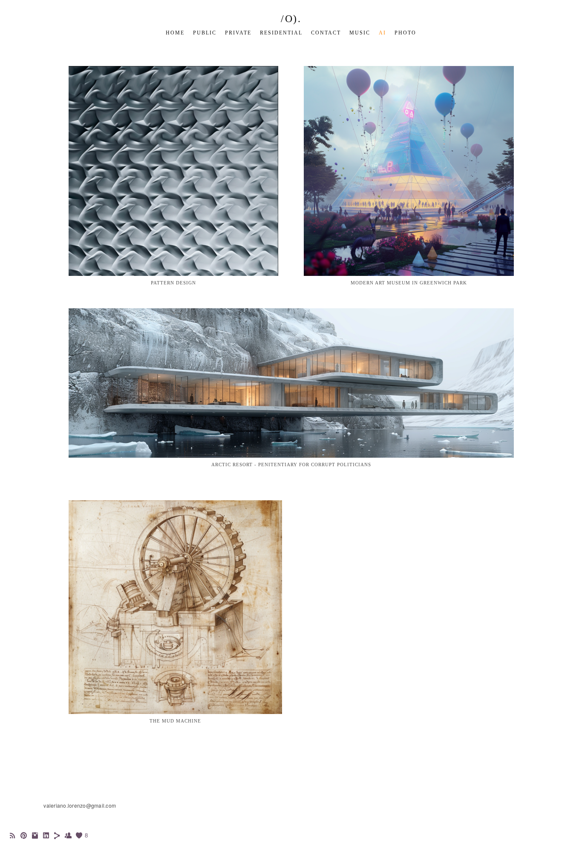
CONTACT (326, 33)
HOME (175, 33)
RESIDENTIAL (281, 33)
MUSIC (359, 33)
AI (382, 33)
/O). (291, 18)
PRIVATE (238, 33)
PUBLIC (204, 33)
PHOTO (405, 33)
